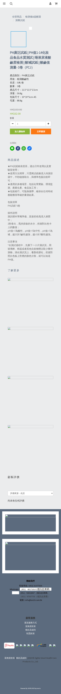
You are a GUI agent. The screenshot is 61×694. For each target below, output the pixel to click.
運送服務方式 (30, 622)
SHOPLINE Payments (34, 688)
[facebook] (18, 148)
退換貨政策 (30, 626)
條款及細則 (30, 629)
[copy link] (29, 148)
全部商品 (17, 16)
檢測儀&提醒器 (33, 16)
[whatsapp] (23, 148)
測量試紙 (20, 20)
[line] (12, 148)
